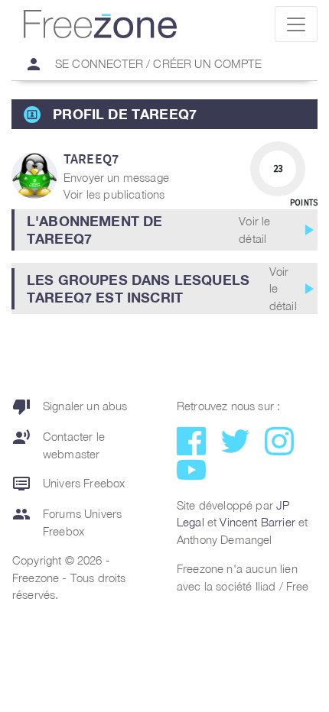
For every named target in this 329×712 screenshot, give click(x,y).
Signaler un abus (70, 406)
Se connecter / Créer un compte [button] (143, 64)
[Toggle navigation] (296, 24)
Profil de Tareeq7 (125, 113)
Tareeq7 (91, 158)
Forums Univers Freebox (67, 521)
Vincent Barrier (257, 522)
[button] (164, 230)
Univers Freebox (68, 483)
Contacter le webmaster (58, 444)
